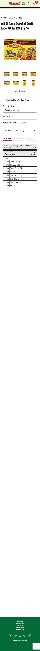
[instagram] (15, 636)
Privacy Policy (20, 627)
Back (4, 18)
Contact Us (20, 625)
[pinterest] (24, 636)
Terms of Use (20, 630)
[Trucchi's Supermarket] (18, 3)
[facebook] (10, 636)
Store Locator (20, 623)
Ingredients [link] (19, 138)
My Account (20, 621)
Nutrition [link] (7, 138)
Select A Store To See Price (17, 100)
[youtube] (29, 636)
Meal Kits (19, 18)
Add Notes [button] (7, 116)
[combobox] (20, 110)
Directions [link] (30, 138)
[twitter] (20, 636)
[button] (6, 74)
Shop (11, 18)
